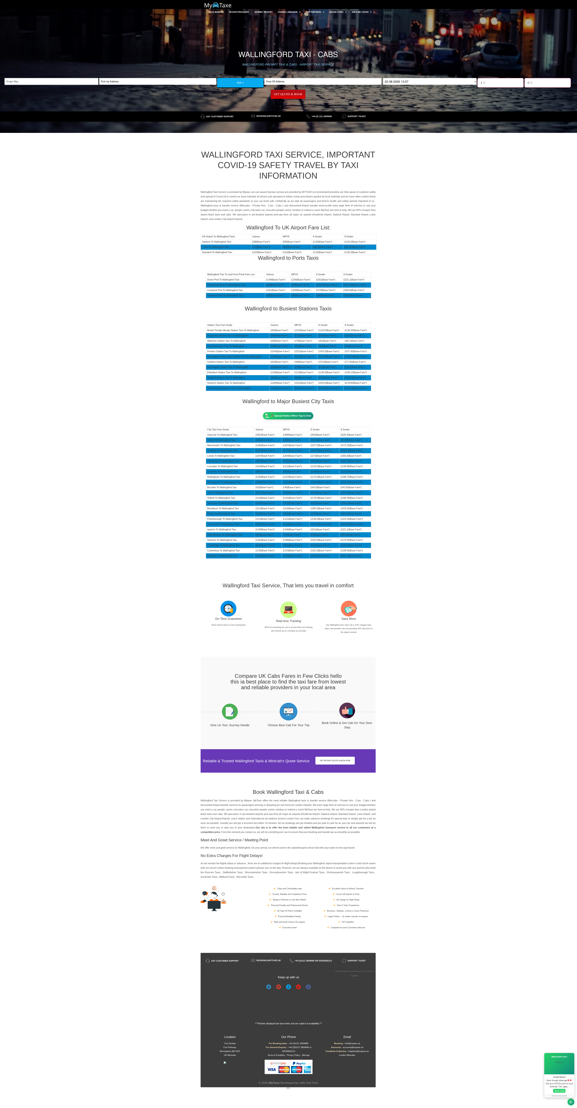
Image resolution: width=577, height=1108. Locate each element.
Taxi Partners (314, 12)
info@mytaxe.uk (352, 1043)
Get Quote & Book (288, 94)
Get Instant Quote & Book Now (335, 761)
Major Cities (337, 12)
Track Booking (216, 12)
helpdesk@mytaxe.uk (358, 1051)
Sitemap (306, 1055)
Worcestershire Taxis (256, 872)
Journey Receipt (263, 12)
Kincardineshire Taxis (282, 872)
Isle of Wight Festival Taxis (310, 872)
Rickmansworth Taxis (339, 872)
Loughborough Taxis (363, 872)
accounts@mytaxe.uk (353, 1047)
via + (240, 82)
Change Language (288, 12)
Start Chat (559, 1091)
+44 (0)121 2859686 (298, 1043)
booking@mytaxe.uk (268, 116)
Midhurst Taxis (227, 877)
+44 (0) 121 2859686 (322, 116)
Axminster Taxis (209, 877)
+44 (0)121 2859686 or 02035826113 (313, 960)
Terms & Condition (276, 1055)
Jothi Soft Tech (308, 1082)
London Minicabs (347, 1055)
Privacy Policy (293, 1055)
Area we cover (360, 12)
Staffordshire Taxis (233, 872)
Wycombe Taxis (245, 877)
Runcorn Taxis (213, 872)
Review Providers (239, 12)
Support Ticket (357, 116)
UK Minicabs (230, 1055)
